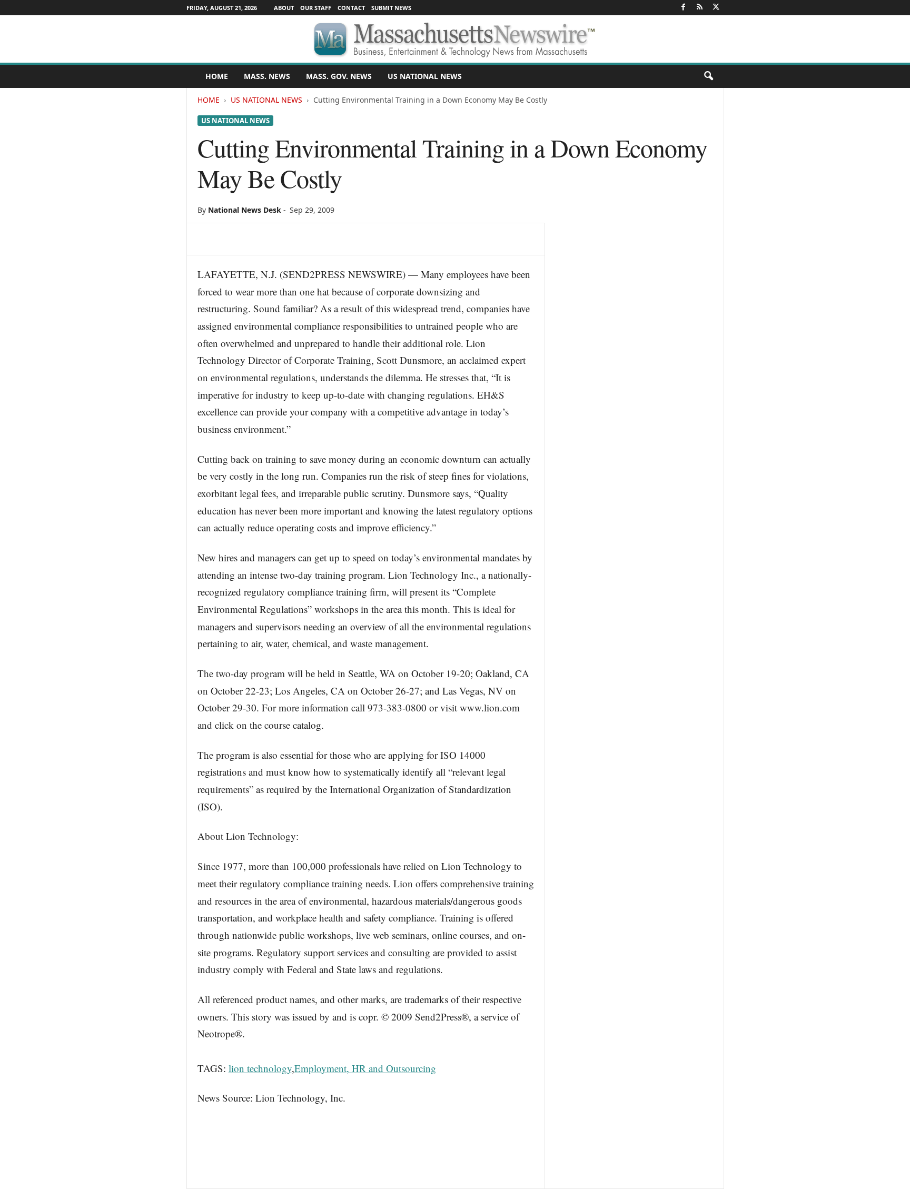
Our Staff (315, 8)
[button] (708, 76)
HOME (216, 76)
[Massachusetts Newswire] (455, 39)
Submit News (391, 8)
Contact (351, 8)
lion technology (260, 1068)
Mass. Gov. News (339, 76)
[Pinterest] (256, 239)
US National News (425, 76)
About (284, 8)
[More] (354, 239)
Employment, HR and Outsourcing (365, 1068)
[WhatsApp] (280, 239)
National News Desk (244, 210)
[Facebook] (683, 7)
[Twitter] (716, 7)
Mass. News (267, 76)
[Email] (329, 239)
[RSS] (700, 7)
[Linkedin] (304, 239)
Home (208, 100)
